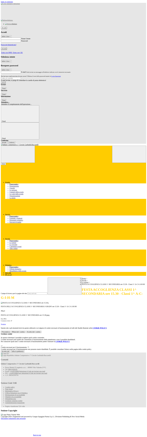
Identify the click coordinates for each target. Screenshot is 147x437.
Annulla (4, 142)
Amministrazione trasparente (15, 403)
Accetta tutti (34, 332)
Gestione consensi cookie (13, 401)
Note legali (9, 389)
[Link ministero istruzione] (10, 4)
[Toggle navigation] (18, 154)
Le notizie (85, 282)
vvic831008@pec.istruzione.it (28, 373)
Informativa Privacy (12, 391)
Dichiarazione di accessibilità (15, 395)
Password (24, 41)
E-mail (23, 72)
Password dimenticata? (8, 45)
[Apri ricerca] (129, 154)
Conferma (12, 142)
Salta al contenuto (7, 2)
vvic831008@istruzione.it (27, 371)
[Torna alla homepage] (73, 145)
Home (84, 278)
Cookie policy (10, 387)
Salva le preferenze (18, 351)
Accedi (4, 28)
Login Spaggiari (56, 76)
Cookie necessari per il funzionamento (14, 347)
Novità (84, 280)
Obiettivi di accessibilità (13, 397)
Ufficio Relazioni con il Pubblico (16, 393)
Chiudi (4, 88)
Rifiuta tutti (18, 332)
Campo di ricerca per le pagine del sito (14, 293)
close (3, 164)
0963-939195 (12, 369)
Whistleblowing (10, 399)
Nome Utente (25, 39)
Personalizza (6, 332)
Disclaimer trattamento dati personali (13, 418)
